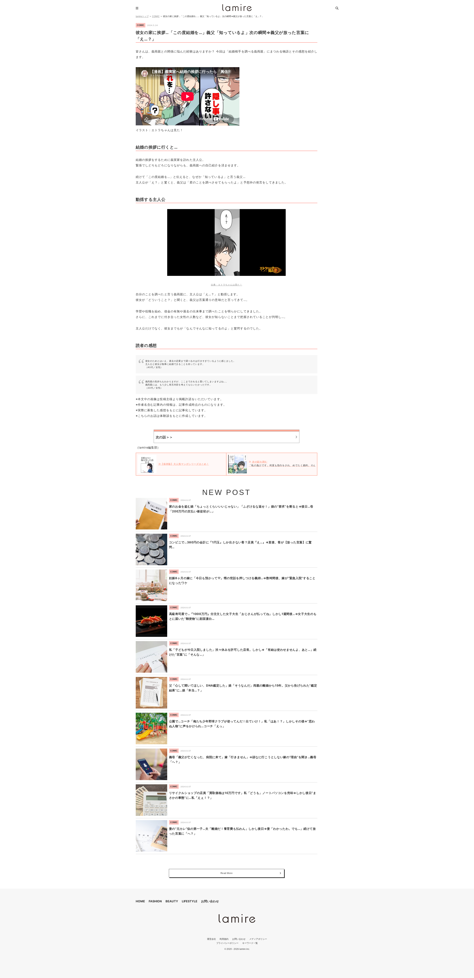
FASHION (155, 901)
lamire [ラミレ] (237, 7)
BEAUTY (172, 901)
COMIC (156, 16)
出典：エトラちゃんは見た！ (226, 284)
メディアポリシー (258, 939)
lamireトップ (142, 16)
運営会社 (211, 939)
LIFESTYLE (189, 901)
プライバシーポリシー (227, 943)
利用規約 (224, 939)
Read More (227, 873)
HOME (140, 901)
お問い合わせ (210, 901)
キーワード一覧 (250, 943)
